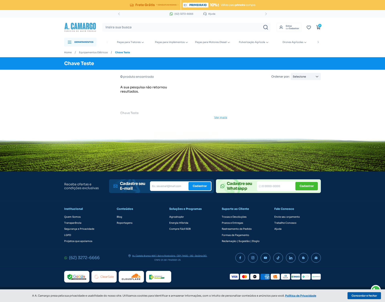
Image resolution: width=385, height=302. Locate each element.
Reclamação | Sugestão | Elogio (240, 241)
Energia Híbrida (178, 222)
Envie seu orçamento (287, 216)
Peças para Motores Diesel (211, 42)
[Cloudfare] (131, 277)
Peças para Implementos (170, 42)
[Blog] (303, 258)
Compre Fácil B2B (180, 229)
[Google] (76, 277)
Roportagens (124, 222)
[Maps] (316, 258)
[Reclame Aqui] (158, 277)
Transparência (72, 222)
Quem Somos (72, 216)
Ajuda (278, 229)
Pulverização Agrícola (252, 42)
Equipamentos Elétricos (93, 52)
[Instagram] (253, 258)
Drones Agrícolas (293, 42)
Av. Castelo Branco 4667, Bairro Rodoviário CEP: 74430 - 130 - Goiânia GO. (169, 256)
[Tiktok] (278, 258)
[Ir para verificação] (308, 27)
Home (68, 52)
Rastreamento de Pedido (237, 229)
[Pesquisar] (265, 27)
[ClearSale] (104, 277)
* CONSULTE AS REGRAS (166, 5)
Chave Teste (122, 52)
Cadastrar (200, 186)
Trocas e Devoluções (234, 216)
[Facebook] (240, 258)
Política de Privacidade (300, 295)
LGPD (67, 235)
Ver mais (220, 117)
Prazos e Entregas (232, 222)
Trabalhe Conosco (285, 222)
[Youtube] (265, 258)
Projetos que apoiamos (78, 241)
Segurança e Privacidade (79, 229)
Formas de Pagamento (235, 235)
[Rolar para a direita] (318, 42)
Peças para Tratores (129, 42)
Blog (119, 216)
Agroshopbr (176, 216)
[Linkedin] (291, 258)
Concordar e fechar (364, 295)
